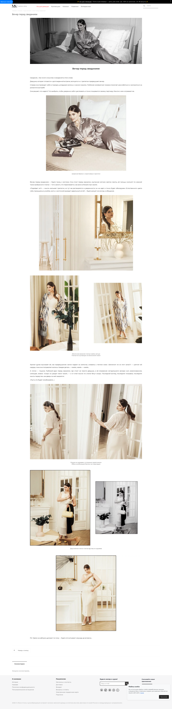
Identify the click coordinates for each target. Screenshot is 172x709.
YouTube (110, 690)
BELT (118, 690)
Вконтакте (102, 690)
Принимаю (163, 697)
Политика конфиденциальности (23, 687)
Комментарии (19, 664)
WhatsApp (114, 690)
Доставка (59, 684)
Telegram (106, 690)
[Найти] (144, 6)
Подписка (59, 695)
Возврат (59, 687)
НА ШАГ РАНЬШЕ (45, 2)
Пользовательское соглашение (23, 690)
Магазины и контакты (63, 682)
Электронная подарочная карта (67, 692)
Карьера (15, 684)
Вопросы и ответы (62, 690)
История (15, 682)
